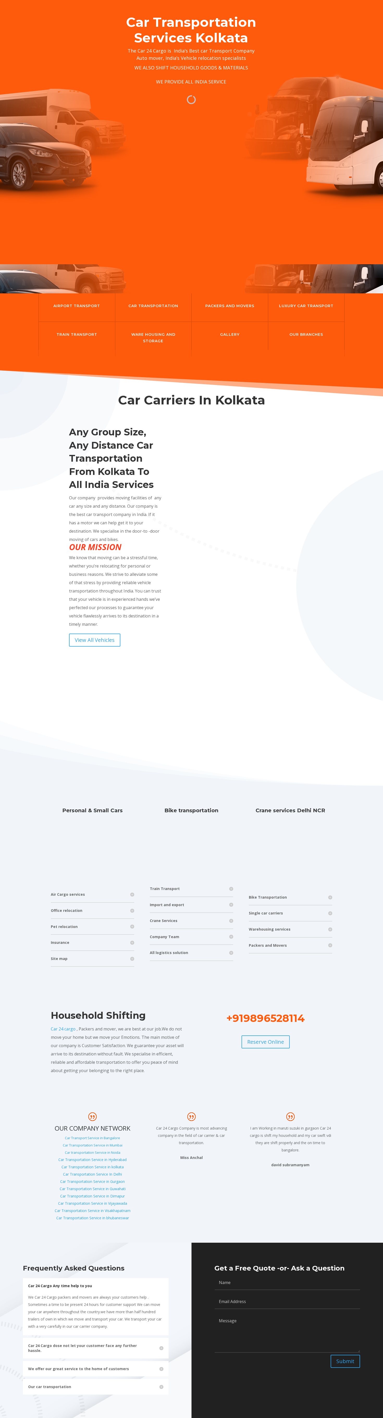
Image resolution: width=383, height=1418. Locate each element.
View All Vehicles (95, 639)
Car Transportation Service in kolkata (92, 1166)
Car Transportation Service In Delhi (92, 1174)
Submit (345, 1361)
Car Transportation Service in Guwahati (93, 1188)
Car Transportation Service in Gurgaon (92, 1181)
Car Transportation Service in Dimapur (92, 1196)
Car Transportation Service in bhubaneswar (92, 1217)
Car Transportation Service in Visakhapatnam (93, 1210)
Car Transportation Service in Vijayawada (92, 1203)
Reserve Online (265, 1041)
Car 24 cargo (63, 1029)
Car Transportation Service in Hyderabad (92, 1159)
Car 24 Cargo (152, 51)
